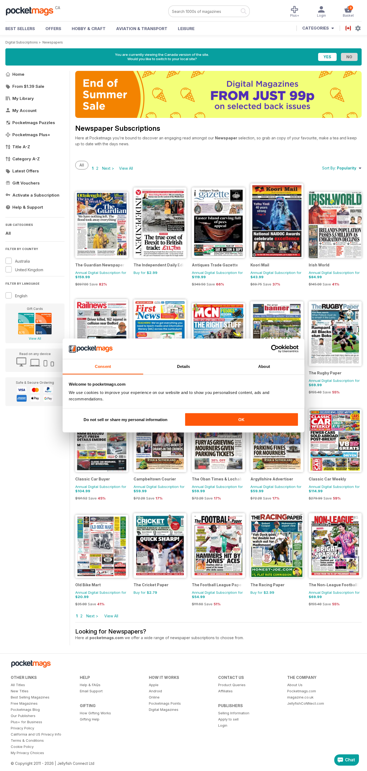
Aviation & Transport (141, 28)
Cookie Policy (22, 746)
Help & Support (27, 207)
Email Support (91, 691)
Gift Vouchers (26, 183)
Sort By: (339, 168)
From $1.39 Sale (28, 86)
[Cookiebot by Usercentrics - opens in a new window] (274, 349)
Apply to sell (228, 719)
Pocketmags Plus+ (31, 134)
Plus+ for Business (26, 722)
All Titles (18, 685)
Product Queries (232, 685)
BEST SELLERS (20, 28)
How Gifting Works (95, 713)
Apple (154, 685)
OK (241, 419)
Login (222, 725)
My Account (24, 110)
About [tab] (264, 366)
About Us (295, 685)
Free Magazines (24, 703)
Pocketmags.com (301, 691)
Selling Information (233, 713)
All (8, 233)
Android (155, 691)
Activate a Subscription (35, 195)
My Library (23, 98)
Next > (108, 168)
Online (154, 697)
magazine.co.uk (300, 697)
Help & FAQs (90, 685)
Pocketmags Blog (25, 709)
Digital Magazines (163, 709)
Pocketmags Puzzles (33, 122)
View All (35, 338)
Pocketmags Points (165, 703)
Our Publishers (23, 716)
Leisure (186, 28)
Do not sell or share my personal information (125, 419)
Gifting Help (89, 719)
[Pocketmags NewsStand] (32, 10)
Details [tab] (183, 366)
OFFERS (53, 28)
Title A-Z (21, 146)
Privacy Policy (22, 728)
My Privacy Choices (27, 753)
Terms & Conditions (27, 740)
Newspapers (52, 42)
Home (18, 74)
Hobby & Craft (89, 28)
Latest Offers (25, 170)
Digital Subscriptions (21, 42)
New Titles (19, 691)
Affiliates (225, 691)
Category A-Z (26, 158)
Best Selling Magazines (30, 697)
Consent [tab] (103, 366)
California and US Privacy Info (36, 734)
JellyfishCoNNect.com (305, 703)
